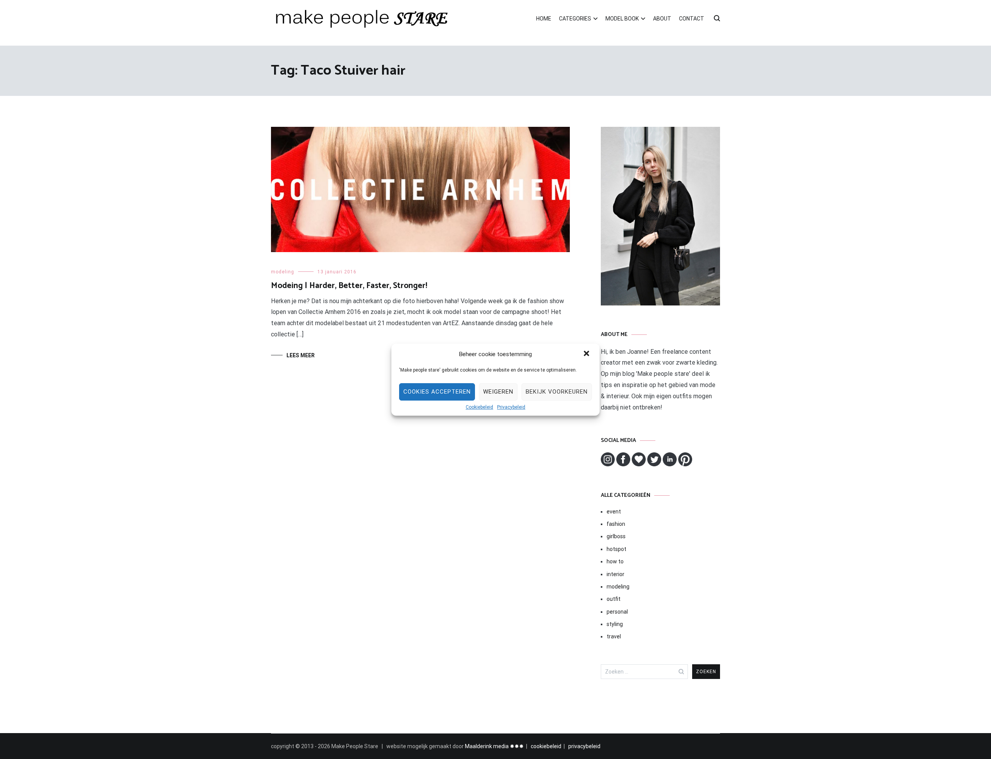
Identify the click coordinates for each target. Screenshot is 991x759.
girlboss (616, 536)
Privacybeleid (511, 407)
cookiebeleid (546, 746)
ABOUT (662, 18)
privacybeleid (584, 746)
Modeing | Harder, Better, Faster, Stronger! (349, 285)
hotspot (616, 549)
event (614, 511)
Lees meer (300, 355)
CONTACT (691, 18)
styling (615, 624)
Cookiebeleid (479, 407)
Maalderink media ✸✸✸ (494, 746)
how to (615, 561)
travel (614, 636)
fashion (616, 524)
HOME (543, 18)
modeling (282, 272)
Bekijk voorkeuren (557, 391)
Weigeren (498, 391)
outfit (614, 599)
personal (617, 612)
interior (615, 574)
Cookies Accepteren (437, 391)
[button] (587, 354)
